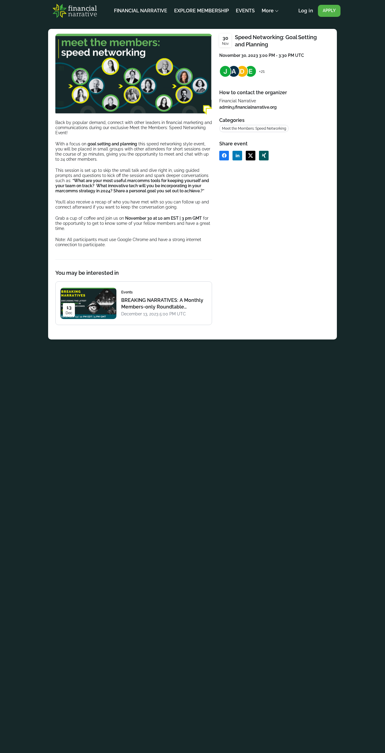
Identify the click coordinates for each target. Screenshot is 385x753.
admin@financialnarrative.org (248, 107)
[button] (224, 155)
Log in (305, 11)
